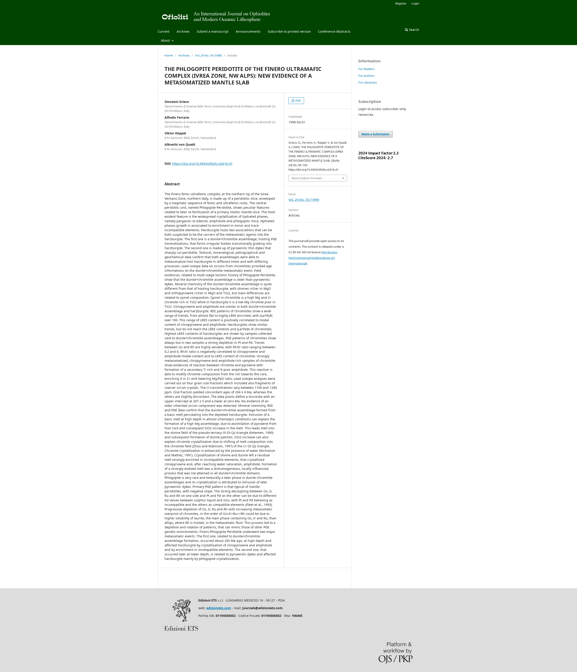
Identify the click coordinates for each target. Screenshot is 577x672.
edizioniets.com (218, 608)
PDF (298, 101)
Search (413, 29)
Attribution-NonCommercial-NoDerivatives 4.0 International (313, 257)
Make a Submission (375, 134)
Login (415, 3)
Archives (183, 31)
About (166, 40)
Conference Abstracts (334, 31)
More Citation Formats (307, 178)
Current (163, 31)
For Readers (366, 69)
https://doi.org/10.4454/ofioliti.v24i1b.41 (202, 163)
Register (400, 3)
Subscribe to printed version (289, 31)
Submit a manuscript (213, 31)
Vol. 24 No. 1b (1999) (208, 55)
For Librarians (367, 82)
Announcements (248, 31)
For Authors (366, 76)
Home (169, 55)
